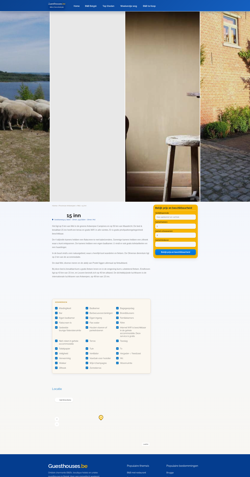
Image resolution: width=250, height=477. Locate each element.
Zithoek (62, 368)
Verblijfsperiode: (162, 213)
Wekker (62, 363)
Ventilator (94, 353)
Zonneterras (95, 368)
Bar (60, 313)
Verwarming (65, 358)
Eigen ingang (96, 318)
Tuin (92, 348)
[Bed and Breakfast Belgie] (56, 6)
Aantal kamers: (161, 222)
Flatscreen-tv (65, 323)
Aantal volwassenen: (164, 231)
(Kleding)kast (65, 308)
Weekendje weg (128, 6)
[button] (57, 419)
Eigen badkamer (67, 318)
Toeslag (124, 341)
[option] (162, 106)
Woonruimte (126, 363)
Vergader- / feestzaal (130, 353)
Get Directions (65, 400)
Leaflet (145, 444)
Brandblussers (127, 313)
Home (77, 6)
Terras (93, 341)
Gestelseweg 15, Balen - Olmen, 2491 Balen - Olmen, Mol (74, 220)
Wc (121, 358)
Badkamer (95, 308)
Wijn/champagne (98, 363)
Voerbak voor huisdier (100, 358)
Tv (121, 348)
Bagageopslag (127, 308)
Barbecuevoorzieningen (101, 313)
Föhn (122, 323)
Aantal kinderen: (162, 240)
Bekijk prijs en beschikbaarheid (175, 252)
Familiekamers (127, 318)
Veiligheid (63, 353)
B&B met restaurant (136, 472)
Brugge (170, 472)
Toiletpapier (64, 348)
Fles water (94, 323)
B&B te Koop (149, 6)
